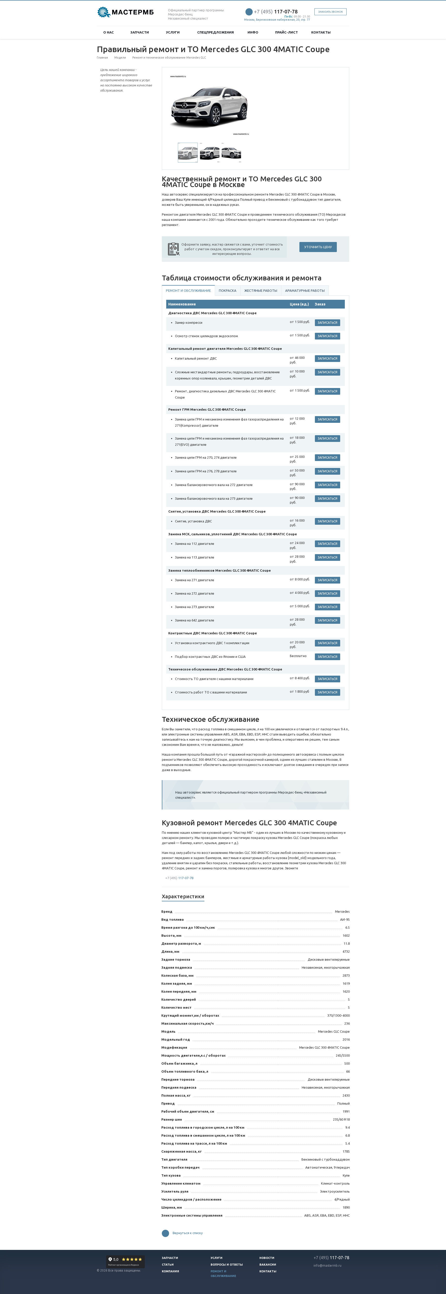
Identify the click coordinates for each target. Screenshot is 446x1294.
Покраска (227, 290)
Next (242, 104)
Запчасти (140, 32)
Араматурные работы (305, 290)
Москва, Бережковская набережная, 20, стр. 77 (277, 19)
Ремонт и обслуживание (188, 290)
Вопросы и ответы (227, 1264)
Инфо (254, 32)
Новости (266, 1257)
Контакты (321, 32)
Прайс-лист (286, 32)
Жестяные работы (260, 290)
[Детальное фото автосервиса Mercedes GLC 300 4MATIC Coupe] (210, 105)
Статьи (168, 1264)
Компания (170, 1271)
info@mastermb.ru (327, 1265)
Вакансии (267, 1264)
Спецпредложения (215, 32)
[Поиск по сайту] (343, 32)
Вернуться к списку (188, 1233)
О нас (109, 32)
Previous (177, 104)
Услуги (173, 32)
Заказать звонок (330, 11)
